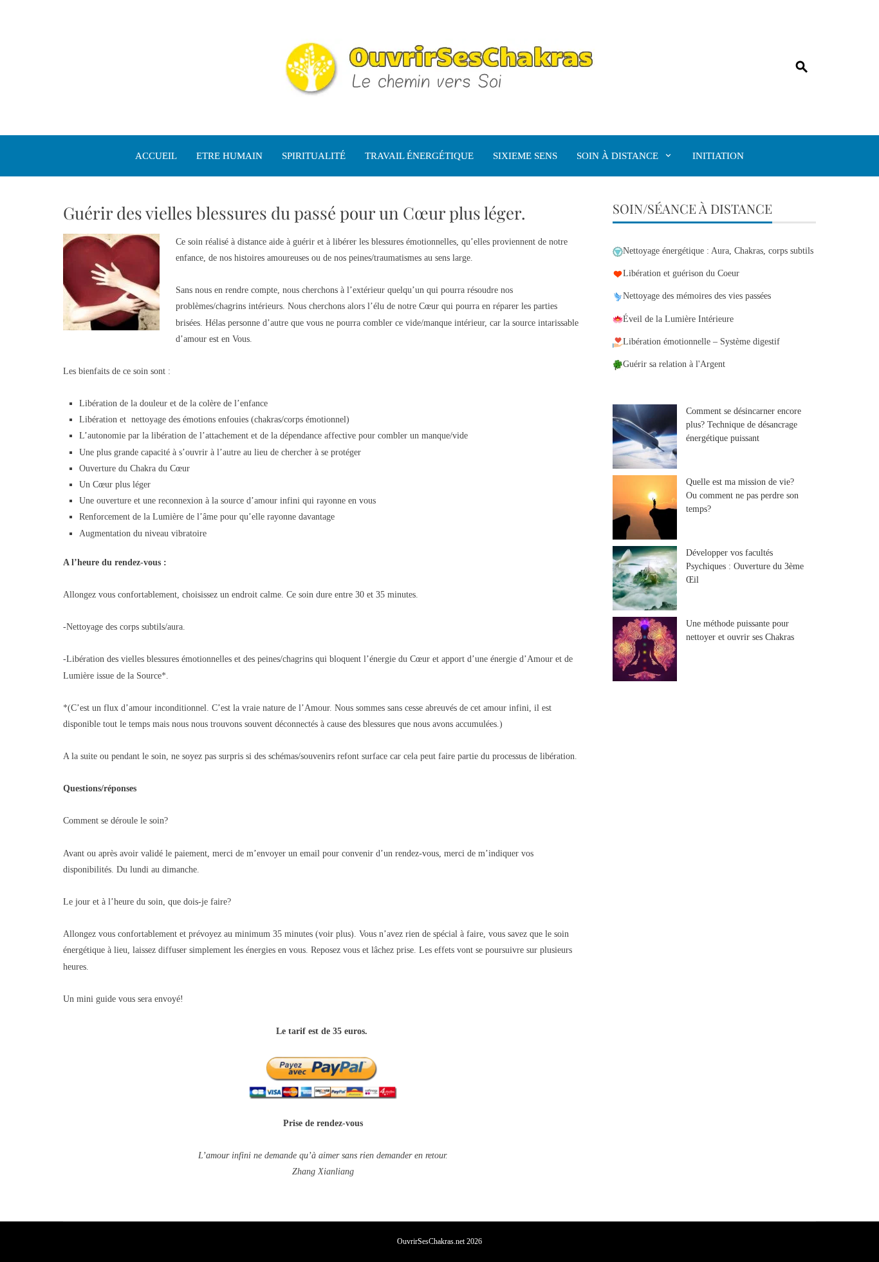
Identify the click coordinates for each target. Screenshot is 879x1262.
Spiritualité (314, 156)
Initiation (718, 156)
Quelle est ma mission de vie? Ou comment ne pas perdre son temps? (742, 495)
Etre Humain (229, 156)
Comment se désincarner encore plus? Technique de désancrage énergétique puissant (743, 424)
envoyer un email (288, 853)
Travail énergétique (419, 156)
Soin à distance (617, 156)
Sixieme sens (525, 156)
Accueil (156, 156)
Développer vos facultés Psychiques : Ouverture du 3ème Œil (745, 566)
